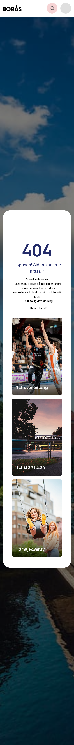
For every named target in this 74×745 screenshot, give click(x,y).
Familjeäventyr (31, 549)
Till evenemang (32, 387)
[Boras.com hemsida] (12, 8)
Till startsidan (30, 467)
